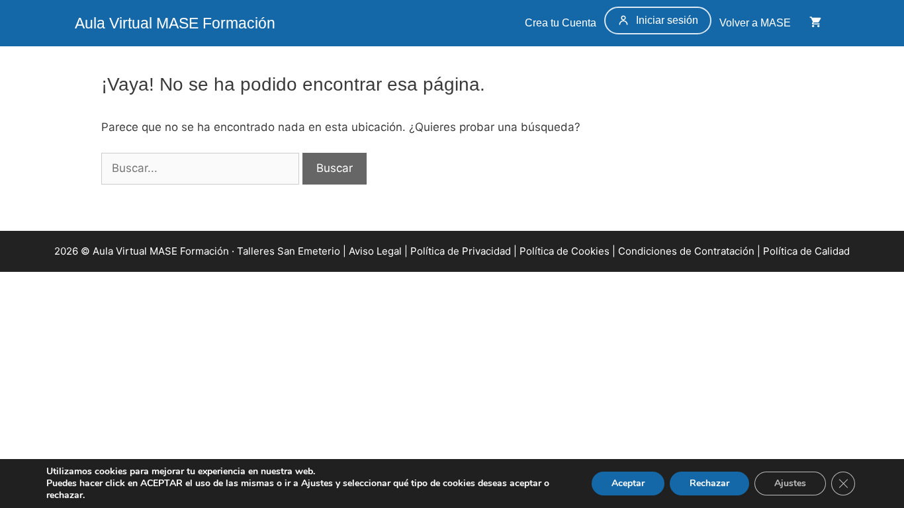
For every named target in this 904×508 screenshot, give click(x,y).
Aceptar (628, 483)
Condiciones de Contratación (686, 251)
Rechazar (709, 483)
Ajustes (790, 483)
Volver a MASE (756, 22)
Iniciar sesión (667, 20)
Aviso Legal (375, 251)
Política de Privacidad (460, 251)
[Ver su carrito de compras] (815, 23)
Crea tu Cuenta (559, 22)
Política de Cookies (565, 251)
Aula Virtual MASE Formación (175, 23)
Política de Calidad (806, 251)
